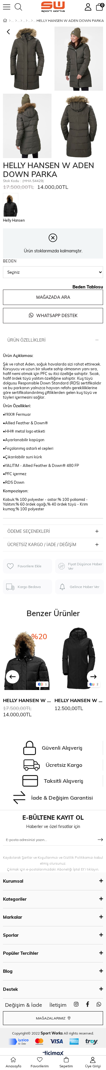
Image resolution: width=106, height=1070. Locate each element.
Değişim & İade (23, 1004)
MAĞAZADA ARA (53, 297)
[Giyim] (21, 21)
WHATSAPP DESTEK (56, 315)
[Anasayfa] (10, 21)
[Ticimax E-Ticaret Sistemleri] (53, 1054)
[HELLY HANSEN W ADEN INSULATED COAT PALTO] (78, 658)
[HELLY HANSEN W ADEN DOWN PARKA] (12, 203)
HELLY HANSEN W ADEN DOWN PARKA (27, 700)
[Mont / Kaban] (26, 21)
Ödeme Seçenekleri (28, 531)
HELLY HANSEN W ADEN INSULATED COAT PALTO (78, 700)
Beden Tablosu (87, 287)
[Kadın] (16, 21)
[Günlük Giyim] (32, 21)
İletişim (58, 1004)
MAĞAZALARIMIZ (51, 1018)
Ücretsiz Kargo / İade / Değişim (41, 544)
